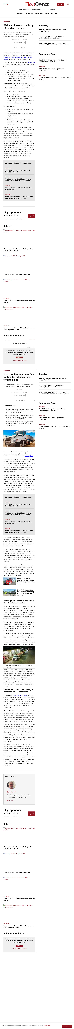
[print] (34, 48)
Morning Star (29, 456)
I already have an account (19, 360)
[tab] (7, 340)
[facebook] (14, 48)
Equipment (54, 13)
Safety (47, 13)
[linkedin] (16, 48)
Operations (20, 13)
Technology (29, 13)
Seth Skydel (19, 389)
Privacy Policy (47, 1025)
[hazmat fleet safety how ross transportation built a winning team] (9, 580)
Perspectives (39, 13)
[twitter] (19, 48)
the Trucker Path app (20, 695)
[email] (24, 48)
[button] (4, 4)
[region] (19, 343)
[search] (7, 4)
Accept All (67, 1026)
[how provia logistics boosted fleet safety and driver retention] (9, 592)
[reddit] (22, 48)
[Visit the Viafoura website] (31, 347)
